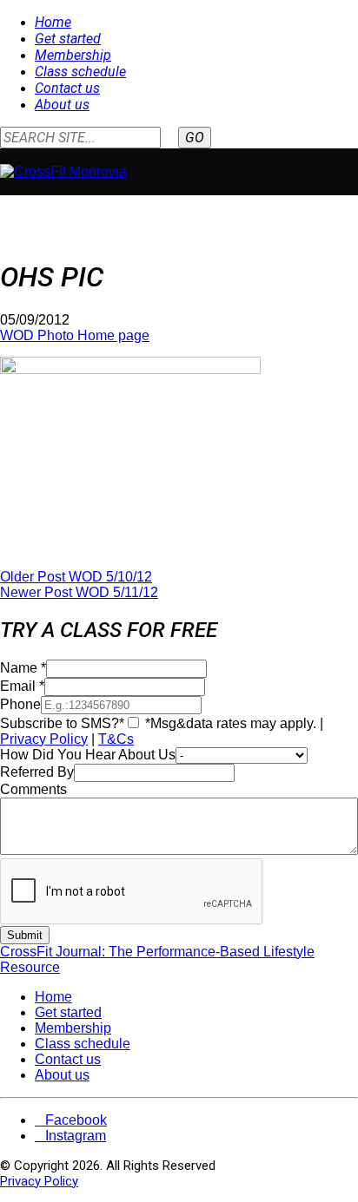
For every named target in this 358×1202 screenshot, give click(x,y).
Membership (73, 55)
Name (23, 667)
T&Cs (116, 739)
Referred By (37, 772)
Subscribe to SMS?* (62, 723)
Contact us (67, 88)
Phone (20, 704)
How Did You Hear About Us (88, 754)
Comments (33, 789)
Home (53, 22)
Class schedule (80, 71)
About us (62, 104)
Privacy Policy (44, 739)
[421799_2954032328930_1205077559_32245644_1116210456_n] (130, 370)
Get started (68, 38)
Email (22, 686)
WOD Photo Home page (74, 335)
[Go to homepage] (63, 171)
